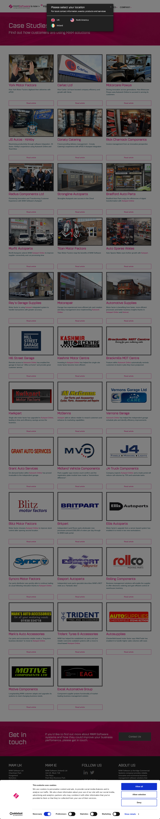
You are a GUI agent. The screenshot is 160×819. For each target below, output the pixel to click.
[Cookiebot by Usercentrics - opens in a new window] (16, 814)
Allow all (139, 786)
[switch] (71, 814)
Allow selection (139, 794)
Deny (139, 802)
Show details (130, 814)
